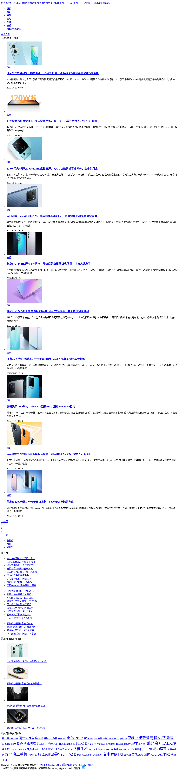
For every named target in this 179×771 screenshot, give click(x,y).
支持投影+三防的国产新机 (20, 568)
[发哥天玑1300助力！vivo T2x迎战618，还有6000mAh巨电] (24, 397)
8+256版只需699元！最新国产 (21, 627)
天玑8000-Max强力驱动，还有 (21, 585)
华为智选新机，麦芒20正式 (20, 565)
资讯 (9, 12)
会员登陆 (5, 34)
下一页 (4, 535)
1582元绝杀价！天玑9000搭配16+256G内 (27, 661)
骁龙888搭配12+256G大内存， (21, 630)
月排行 (10, 544)
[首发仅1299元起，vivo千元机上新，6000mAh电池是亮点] (24, 492)
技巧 (9, 25)
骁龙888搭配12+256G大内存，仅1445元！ (27, 728)
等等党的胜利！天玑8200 (19, 579)
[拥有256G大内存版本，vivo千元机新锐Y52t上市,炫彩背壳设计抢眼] (24, 349)
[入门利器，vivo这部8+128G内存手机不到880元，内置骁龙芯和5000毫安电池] (24, 206)
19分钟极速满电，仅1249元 (20, 591)
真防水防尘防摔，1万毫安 (19, 582)
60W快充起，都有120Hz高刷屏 (22, 572)
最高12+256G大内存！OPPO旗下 (23, 601)
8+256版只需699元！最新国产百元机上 (26, 706)
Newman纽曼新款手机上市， (21, 558)
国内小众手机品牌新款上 (19, 575)
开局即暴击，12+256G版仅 (20, 598)
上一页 (4, 521)
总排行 (10, 540)
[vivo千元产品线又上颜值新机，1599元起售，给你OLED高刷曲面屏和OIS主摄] (24, 64)
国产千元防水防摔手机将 (19, 604)
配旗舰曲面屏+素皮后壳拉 (20, 623)
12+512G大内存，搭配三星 (20, 608)
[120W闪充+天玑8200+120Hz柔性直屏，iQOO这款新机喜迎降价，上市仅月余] (24, 159)
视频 (9, 22)
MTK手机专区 (14, 29)
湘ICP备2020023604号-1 (51, 765)
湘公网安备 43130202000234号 (80, 765)
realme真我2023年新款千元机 (21, 562)
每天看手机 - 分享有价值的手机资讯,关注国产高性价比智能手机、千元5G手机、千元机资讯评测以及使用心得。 (56, 3)
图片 (9, 19)
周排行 (10, 547)
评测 (9, 15)
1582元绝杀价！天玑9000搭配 (21, 633)
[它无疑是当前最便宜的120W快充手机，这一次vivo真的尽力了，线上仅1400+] (24, 111)
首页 (9, 8)
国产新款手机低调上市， (19, 614)
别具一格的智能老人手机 (19, 594)
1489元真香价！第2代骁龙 (19, 611)
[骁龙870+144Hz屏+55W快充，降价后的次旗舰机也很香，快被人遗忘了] (24, 254)
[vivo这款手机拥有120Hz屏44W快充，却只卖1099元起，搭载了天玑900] (24, 444)
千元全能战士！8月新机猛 (19, 618)
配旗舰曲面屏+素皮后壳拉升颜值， (24, 683)
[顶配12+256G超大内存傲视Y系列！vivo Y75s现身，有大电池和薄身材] (24, 302)
